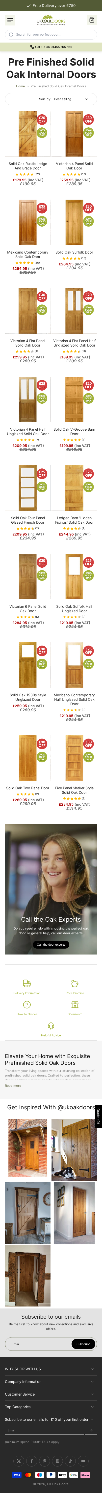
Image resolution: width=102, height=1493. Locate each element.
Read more (13, 1086)
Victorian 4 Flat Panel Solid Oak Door (27, 343)
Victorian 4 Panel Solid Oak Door (74, 166)
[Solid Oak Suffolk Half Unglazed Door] (74, 576)
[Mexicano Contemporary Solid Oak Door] (28, 222)
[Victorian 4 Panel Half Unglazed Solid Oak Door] (28, 399)
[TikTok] (70, 1461)
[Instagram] (57, 1461)
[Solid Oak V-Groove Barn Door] (74, 399)
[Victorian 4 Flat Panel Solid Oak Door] (28, 311)
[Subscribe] (91, 1430)
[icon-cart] (92, 20)
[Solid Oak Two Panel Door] (28, 758)
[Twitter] (18, 1461)
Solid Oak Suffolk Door (74, 252)
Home (20, 86)
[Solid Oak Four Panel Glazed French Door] (28, 488)
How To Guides (27, 1014)
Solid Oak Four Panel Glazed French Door (28, 520)
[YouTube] (83, 1461)
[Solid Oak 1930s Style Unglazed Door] (28, 665)
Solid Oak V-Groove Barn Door (74, 431)
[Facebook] (31, 1461)
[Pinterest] (44, 1461)
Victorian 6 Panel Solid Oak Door (27, 608)
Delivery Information (27, 993)
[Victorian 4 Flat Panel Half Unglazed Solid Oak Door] (74, 311)
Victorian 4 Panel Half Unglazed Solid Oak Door (28, 431)
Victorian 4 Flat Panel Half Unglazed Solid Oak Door (74, 343)
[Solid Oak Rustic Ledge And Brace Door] (28, 134)
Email (11, 1430)
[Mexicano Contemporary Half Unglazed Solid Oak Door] (74, 665)
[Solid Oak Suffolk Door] (74, 222)
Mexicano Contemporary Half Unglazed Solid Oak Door (74, 699)
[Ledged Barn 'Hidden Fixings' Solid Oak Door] (74, 488)
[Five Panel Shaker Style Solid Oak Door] (74, 758)
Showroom (75, 1014)
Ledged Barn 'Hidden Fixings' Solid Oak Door (74, 520)
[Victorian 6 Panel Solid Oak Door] (28, 576)
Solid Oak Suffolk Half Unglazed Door (74, 608)
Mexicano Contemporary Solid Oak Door (27, 254)
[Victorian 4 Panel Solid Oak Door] (74, 134)
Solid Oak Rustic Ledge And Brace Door (28, 166)
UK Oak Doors (57, 1484)
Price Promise (75, 993)
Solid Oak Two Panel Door (27, 788)
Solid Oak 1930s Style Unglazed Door (28, 697)
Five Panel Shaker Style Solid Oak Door (74, 790)
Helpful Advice (51, 1035)
